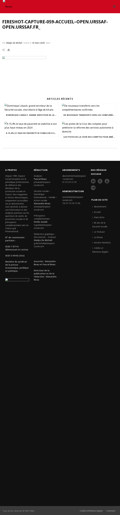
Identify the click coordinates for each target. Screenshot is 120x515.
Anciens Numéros (102, 242)
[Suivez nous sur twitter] (100, 181)
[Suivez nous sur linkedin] (93, 181)
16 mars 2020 (38, 42)
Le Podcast (99, 231)
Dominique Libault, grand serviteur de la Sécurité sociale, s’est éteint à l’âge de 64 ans (32, 115)
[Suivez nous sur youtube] (107, 181)
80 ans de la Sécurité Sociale (99, 224)
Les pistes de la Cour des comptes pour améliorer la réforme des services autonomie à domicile (90, 137)
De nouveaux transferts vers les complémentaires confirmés (90, 115)
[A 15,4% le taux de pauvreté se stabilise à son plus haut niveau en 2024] (32, 126)
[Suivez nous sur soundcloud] (93, 187)
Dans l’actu (99, 217)
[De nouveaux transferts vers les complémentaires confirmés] (89, 108)
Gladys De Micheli (14, 42)
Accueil (97, 212)
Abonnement (100, 206)
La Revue (98, 237)
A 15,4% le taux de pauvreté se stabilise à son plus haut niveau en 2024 (32, 133)
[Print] (10, 50)
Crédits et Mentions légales (100, 250)
